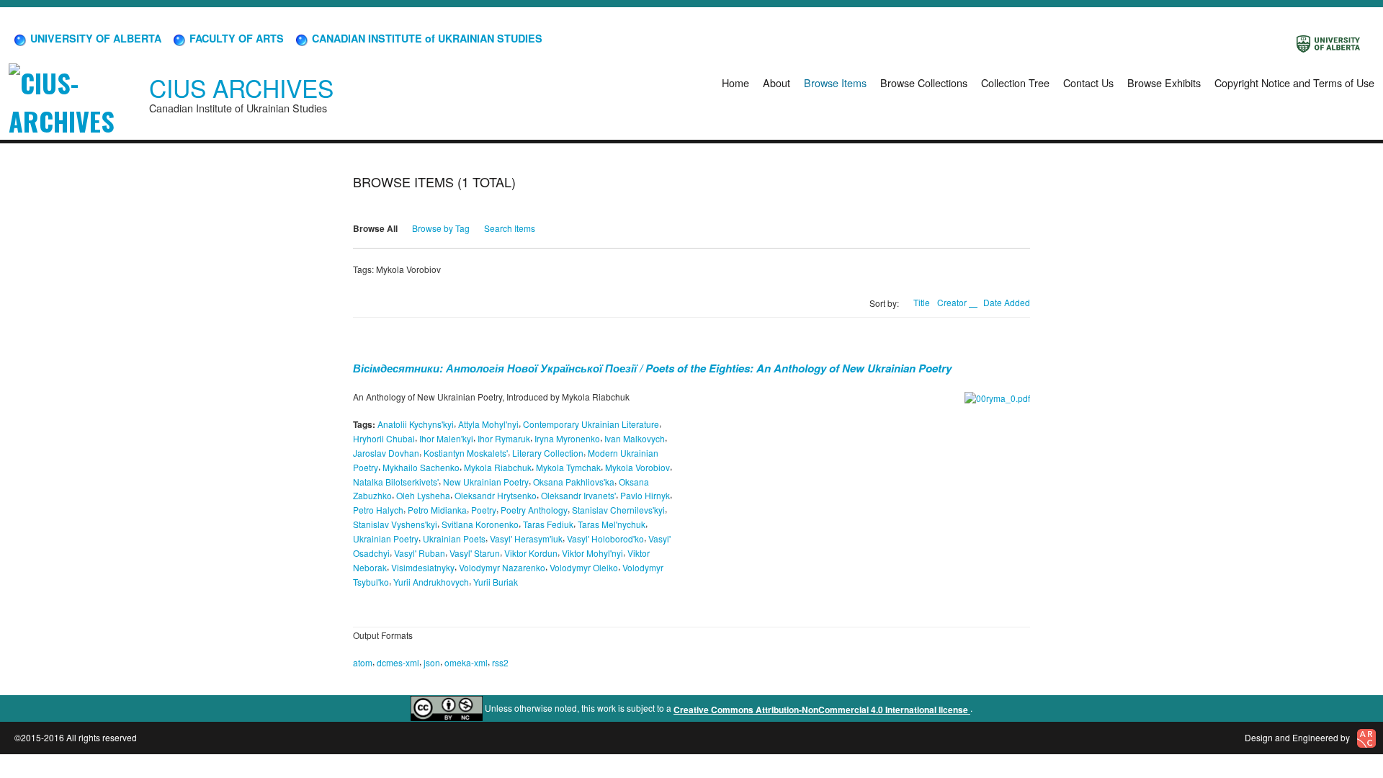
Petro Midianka (437, 510)
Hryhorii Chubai (384, 438)
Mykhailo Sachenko (421, 467)
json (432, 662)
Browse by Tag (441, 228)
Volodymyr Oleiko (584, 567)
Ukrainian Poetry (386, 538)
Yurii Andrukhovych (431, 581)
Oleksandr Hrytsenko (496, 495)
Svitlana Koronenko (480, 524)
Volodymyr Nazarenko (502, 567)
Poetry (483, 510)
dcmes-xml (398, 662)
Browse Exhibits (1164, 82)
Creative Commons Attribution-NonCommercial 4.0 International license (821, 709)
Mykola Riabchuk (498, 467)
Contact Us (1088, 82)
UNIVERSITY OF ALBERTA (94, 38)
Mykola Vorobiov (637, 467)
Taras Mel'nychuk (611, 524)
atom (362, 662)
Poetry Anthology (534, 510)
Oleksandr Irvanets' (578, 495)
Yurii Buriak (495, 581)
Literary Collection (547, 453)
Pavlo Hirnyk (645, 495)
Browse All (375, 228)
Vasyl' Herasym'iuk (526, 538)
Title (921, 302)
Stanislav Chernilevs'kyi (618, 510)
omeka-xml (466, 662)
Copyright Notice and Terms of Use (1294, 82)
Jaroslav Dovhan (386, 453)
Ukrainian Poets (454, 538)
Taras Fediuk (548, 524)
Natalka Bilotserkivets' (396, 481)
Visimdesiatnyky (423, 567)
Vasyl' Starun (474, 553)
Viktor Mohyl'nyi (592, 553)
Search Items (509, 228)
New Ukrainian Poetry (486, 481)
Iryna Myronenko (567, 438)
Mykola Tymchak (568, 467)
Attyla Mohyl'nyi (488, 424)
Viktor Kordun (531, 553)
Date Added (1006, 302)
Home (735, 82)
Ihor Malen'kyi (446, 438)
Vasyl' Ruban (419, 553)
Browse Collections (923, 82)
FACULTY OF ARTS (235, 38)
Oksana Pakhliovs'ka (573, 481)
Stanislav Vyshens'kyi (395, 524)
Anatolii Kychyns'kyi (415, 424)
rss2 (500, 662)
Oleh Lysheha (423, 495)
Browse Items (835, 82)
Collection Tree (1015, 82)
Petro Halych (378, 510)
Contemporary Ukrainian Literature (591, 424)
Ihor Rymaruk (504, 438)
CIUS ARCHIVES (241, 87)
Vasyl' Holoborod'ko (605, 538)
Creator (953, 302)
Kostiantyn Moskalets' (466, 453)
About (776, 82)
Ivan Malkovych (634, 438)
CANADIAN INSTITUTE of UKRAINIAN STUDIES (425, 38)
